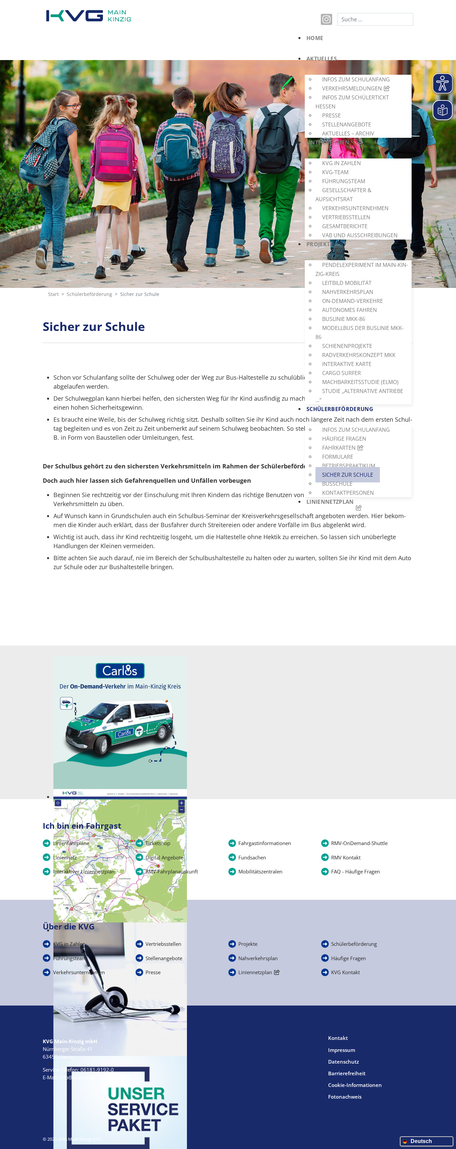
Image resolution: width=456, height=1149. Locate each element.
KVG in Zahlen (69, 943)
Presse (153, 972)
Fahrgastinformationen (264, 843)
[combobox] (375, 19)
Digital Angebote (164, 857)
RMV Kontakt (346, 857)
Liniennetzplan (255, 972)
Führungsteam (69, 958)
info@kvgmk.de (77, 1077)
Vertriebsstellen (163, 943)
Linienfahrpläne (71, 843)
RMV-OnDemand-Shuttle (359, 843)
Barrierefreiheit (347, 1073)
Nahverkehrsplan (258, 958)
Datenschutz (343, 1061)
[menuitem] (356, 44)
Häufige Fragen (348, 958)
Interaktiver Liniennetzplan (84, 871)
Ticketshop (158, 843)
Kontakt (338, 1038)
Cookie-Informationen (355, 1085)
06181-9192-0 (97, 1069)
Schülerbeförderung (354, 943)
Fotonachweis (345, 1096)
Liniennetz (65, 857)
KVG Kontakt (345, 972)
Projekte (247, 943)
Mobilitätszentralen (260, 871)
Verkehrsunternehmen (79, 972)
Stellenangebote (164, 958)
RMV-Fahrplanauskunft (172, 871)
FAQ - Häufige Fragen (355, 871)
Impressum (341, 1050)
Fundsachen (252, 857)
